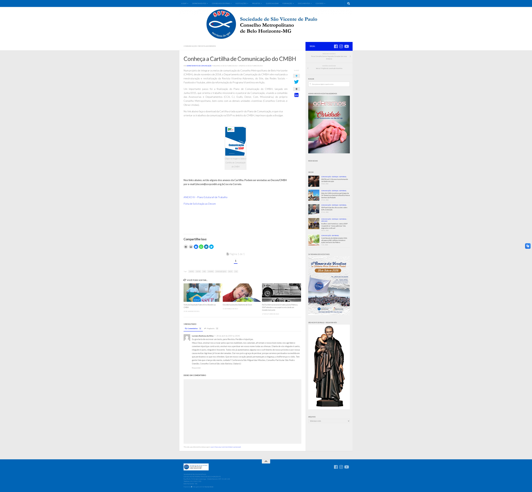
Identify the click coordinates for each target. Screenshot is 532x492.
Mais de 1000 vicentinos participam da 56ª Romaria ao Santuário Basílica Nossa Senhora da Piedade (335, 195)
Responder (196, 368)
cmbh (204, 271)
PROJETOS (256, 3)
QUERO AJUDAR (272, 3)
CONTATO (319, 3)
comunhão (210, 271)
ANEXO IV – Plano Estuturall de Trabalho (205, 197)
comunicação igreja (221, 271)
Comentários (194, 328)
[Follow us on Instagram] (341, 46)
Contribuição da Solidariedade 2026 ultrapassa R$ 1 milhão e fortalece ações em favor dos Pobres (334, 240)
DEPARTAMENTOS (199, 3)
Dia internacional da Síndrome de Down (237, 305)
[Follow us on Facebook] (336, 46)
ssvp (236, 271)
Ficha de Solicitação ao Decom (200, 203)
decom (230, 271)
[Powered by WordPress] (191, 487)
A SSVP (183, 3)
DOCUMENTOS (304, 3)
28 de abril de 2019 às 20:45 (228, 336)
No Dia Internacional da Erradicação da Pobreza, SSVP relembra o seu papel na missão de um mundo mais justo (280, 307)
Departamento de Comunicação (199, 66)
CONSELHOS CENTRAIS (221, 3)
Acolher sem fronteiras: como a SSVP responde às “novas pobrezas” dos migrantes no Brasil (334, 226)
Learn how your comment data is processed (226, 447)
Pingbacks (212, 328)
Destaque (335, 176)
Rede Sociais (313, 161)
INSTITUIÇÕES (241, 3)
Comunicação (190, 46)
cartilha (198, 271)
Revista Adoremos (207, 46)
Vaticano (324, 221)
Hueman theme (208, 487)
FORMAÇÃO (287, 3)
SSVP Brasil (342, 176)
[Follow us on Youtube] (346, 46)
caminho (191, 271)
